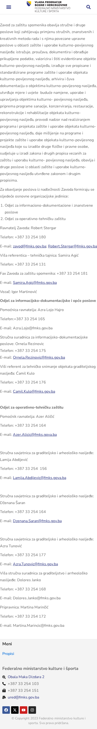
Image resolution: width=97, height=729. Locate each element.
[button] (8, 7)
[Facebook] (6, 710)
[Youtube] (23, 710)
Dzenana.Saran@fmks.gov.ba (37, 521)
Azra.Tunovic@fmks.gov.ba (35, 564)
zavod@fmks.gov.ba (29, 246)
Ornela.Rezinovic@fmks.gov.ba (39, 357)
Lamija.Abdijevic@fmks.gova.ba (39, 477)
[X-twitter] (15, 710)
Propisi (8, 653)
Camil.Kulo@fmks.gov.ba (34, 391)
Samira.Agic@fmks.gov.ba (35, 282)
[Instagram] (32, 710)
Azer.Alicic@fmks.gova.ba (35, 434)
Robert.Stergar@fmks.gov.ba (72, 246)
